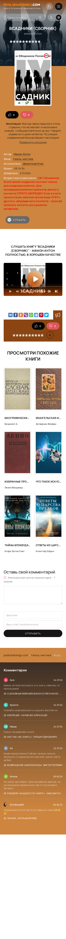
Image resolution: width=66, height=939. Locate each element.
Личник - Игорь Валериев (21, 818)
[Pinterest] (41, 315)
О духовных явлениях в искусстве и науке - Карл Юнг (34, 693)
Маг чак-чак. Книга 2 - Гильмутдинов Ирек (32, 736)
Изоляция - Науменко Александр (27, 715)
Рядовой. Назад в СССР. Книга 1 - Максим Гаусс (34, 793)
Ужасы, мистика (23, 159)
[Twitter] (46, 315)
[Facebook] (15, 315)
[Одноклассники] (21, 315)
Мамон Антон (22, 154)
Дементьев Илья (33, 163)
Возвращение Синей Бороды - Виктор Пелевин (34, 765)
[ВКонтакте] (10, 315)
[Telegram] (36, 315)
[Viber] (26, 315)
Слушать (19, 219)
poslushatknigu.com (16, 655)
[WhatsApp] (31, 315)
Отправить (33, 633)
